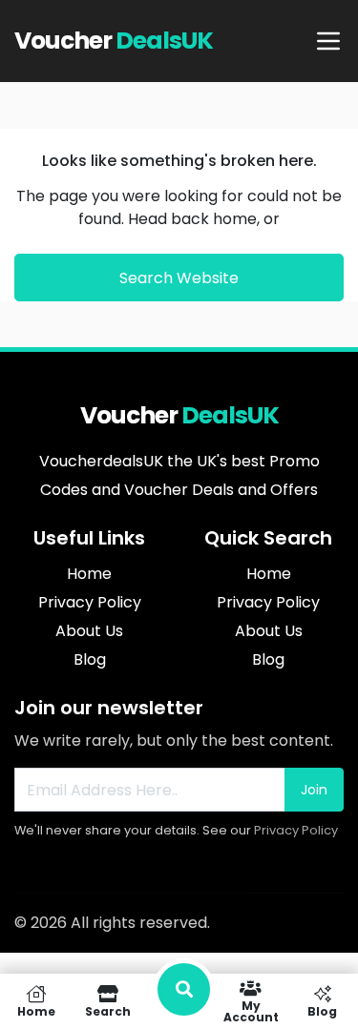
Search (108, 1010)
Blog (322, 1010)
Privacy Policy (296, 830)
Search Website (179, 278)
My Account (251, 1010)
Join (314, 789)
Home (36, 1010)
